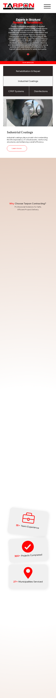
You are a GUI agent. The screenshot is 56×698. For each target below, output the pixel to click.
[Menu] (47, 6)
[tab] (28, 71)
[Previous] (4, 37)
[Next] (51, 37)
